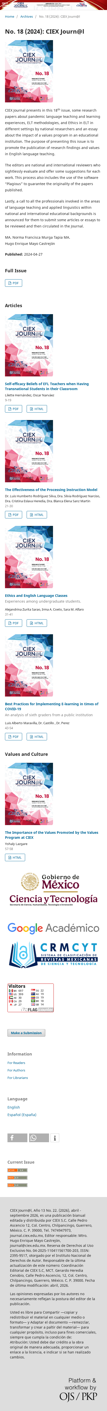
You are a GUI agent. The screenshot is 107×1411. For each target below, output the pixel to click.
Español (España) (21, 1114)
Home (9, 16)
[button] (17, 1137)
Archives (26, 16)
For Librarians (17, 1077)
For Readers (16, 1062)
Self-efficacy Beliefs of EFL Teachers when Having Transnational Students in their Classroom (47, 386)
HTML (39, 409)
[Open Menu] (5, 5)
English (13, 1107)
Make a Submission (26, 1033)
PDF (15, 283)
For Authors (16, 1070)
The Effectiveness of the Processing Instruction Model (51, 489)
